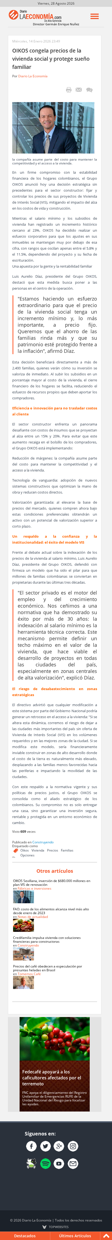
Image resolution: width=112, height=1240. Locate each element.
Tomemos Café (29, 974)
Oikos (24, 850)
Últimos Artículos (75, 1235)
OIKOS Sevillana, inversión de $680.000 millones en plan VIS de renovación (51, 882)
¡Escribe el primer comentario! (89, 90)
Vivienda (38, 850)
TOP (59, 1227)
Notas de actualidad (33, 916)
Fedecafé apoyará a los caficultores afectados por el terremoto (51, 1078)
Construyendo (43, 842)
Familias (67, 850)
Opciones (27, 855)
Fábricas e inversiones (34, 888)
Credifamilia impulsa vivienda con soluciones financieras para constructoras (47, 939)
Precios (52, 850)
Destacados (25, 1235)
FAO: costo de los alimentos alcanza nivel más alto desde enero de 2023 (51, 911)
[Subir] (106, 1236)
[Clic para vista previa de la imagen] (53, 127)
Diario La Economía (33, 76)
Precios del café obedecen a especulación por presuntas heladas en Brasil (47, 968)
